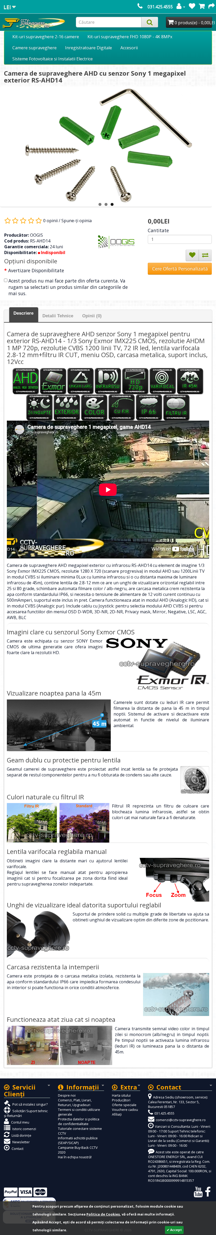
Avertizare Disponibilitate (36, 270)
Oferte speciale (124, 1104)
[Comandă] (211, 6)
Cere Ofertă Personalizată (180, 268)
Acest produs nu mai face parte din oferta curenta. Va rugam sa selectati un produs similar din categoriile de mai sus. (68, 287)
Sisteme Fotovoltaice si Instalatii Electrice (52, 59)
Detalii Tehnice (57, 315)
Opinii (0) (92, 315)
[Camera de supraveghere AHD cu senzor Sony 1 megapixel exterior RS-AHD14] (109, 145)
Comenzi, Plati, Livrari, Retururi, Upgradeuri (75, 1102)
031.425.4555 (160, 6)
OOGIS (36, 235)
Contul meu (19, 1122)
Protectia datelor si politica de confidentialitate (78, 1121)
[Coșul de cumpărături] (202, 6)
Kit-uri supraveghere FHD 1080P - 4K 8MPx (129, 37)
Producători (121, 1100)
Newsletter (21, 1142)
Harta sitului (121, 1095)
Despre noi (67, 1095)
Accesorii (129, 48)
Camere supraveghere (34, 48)
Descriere (23, 313)
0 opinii (50, 220)
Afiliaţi (117, 1114)
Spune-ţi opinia (76, 220)
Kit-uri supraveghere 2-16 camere (45, 37)
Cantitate (158, 230)
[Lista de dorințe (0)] (192, 6)
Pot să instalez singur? (30, 1104)
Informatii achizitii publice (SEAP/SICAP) (78, 1140)
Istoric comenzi (24, 1128)
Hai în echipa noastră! (75, 1157)
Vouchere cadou (125, 1109)
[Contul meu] (180, 6)
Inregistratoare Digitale (88, 48)
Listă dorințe (21, 1135)
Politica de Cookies (103, 1214)
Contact (17, 1148)
